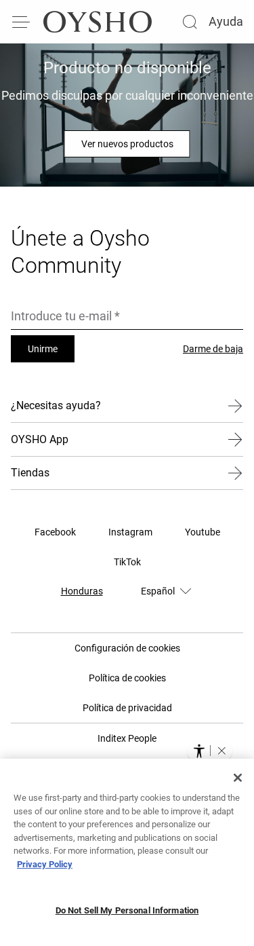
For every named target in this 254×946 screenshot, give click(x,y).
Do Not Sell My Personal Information (127, 910)
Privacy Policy (44, 864)
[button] (221, 750)
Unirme (43, 348)
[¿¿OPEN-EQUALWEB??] (209, 750)
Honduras (82, 591)
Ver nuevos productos (127, 143)
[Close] (238, 778)
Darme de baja (213, 348)
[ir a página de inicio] (97, 21)
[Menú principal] (22, 22)
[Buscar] (190, 22)
